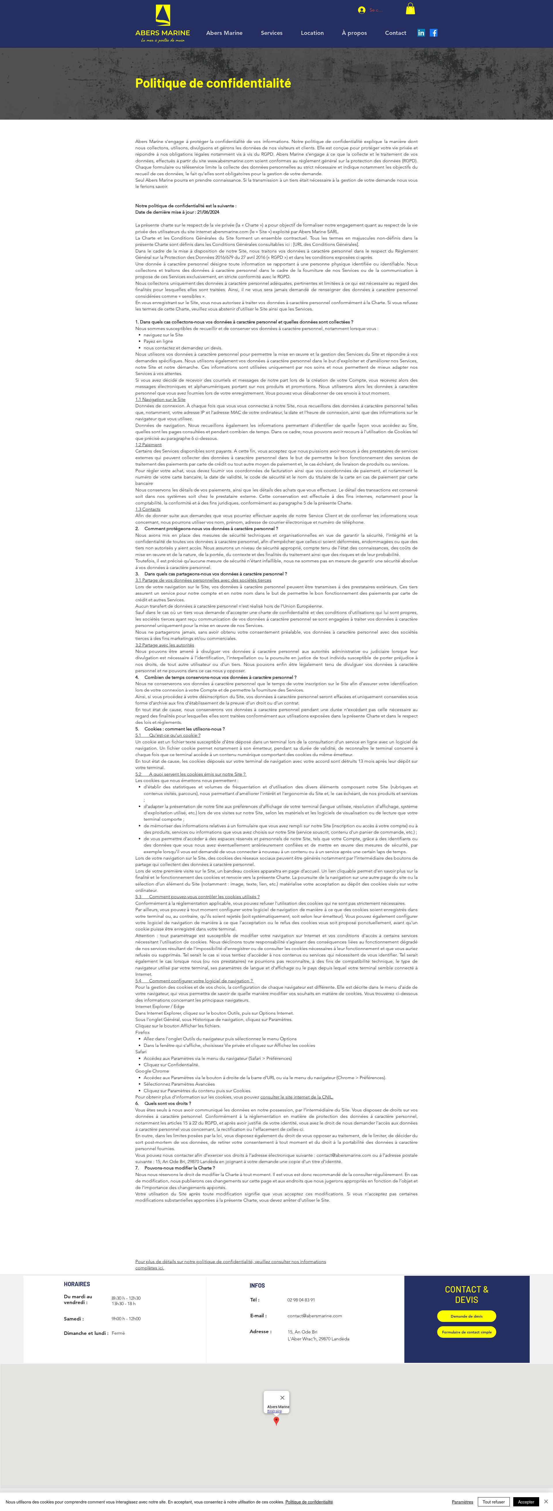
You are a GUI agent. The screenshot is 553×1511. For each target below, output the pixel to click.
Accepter (526, 1502)
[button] (410, 8)
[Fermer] (546, 1501)
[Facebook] (434, 33)
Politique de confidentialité (309, 1502)
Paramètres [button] (462, 1502)
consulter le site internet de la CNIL (296, 1097)
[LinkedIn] (421, 33)
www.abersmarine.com (231, 160)
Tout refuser (494, 1502)
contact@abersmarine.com (344, 1155)
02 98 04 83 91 (301, 1300)
